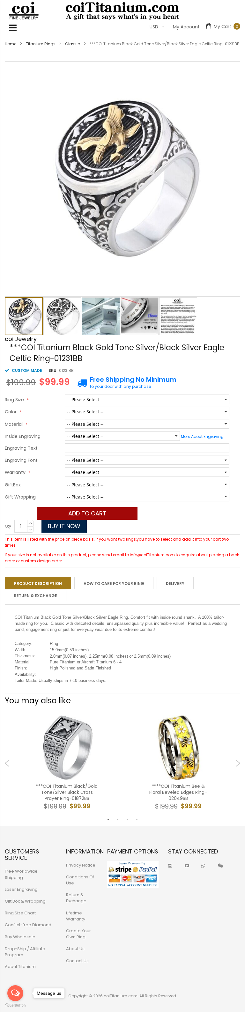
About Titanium (20, 967)
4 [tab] (137, 819)
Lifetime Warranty (75, 916)
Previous (7, 763)
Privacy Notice (80, 865)
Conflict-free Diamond (28, 925)
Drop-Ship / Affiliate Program (25, 952)
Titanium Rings (41, 44)
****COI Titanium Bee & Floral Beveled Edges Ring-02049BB (178, 792)
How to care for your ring (114, 583)
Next (237, 763)
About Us (75, 949)
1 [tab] (108, 819)
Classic (72, 44)
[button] (62, 316)
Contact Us (77, 961)
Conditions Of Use (80, 880)
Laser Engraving (21, 889)
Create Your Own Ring (78, 934)
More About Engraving (202, 436)
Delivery (175, 583)
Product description (38, 583)
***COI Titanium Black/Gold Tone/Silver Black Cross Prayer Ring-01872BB (67, 792)
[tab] (38, 583)
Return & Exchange (35, 595)
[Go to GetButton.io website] (15, 1005)
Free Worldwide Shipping (21, 874)
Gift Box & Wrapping (25, 901)
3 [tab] (127, 819)
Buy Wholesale (20, 937)
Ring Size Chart (20, 913)
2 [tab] (118, 819)
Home (10, 44)
